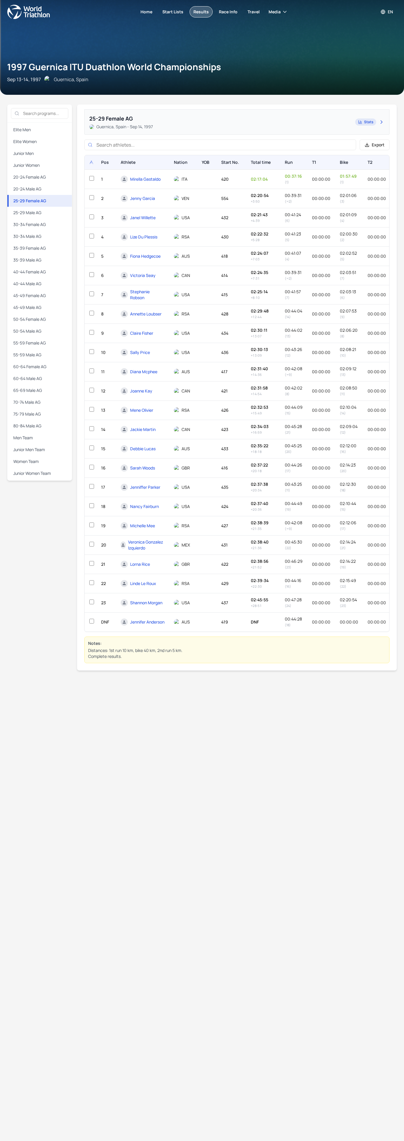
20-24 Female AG (29, 177)
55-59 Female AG (29, 343)
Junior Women (26, 165)
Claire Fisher (141, 333)
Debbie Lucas (143, 448)
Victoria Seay (143, 275)
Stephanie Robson (140, 294)
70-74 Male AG (27, 402)
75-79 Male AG (27, 414)
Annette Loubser (145, 314)
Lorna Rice (140, 564)
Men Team (23, 437)
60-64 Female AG (29, 366)
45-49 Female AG (29, 295)
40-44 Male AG (27, 283)
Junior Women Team (32, 473)
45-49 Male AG (27, 307)
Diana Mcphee (143, 371)
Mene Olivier (141, 410)
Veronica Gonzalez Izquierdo (145, 545)
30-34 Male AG (27, 236)
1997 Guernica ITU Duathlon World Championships (114, 67)
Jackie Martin (143, 429)
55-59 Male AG (27, 355)
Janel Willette (143, 217)
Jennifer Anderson (147, 622)
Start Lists (172, 12)
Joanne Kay (141, 391)
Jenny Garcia (142, 198)
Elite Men (22, 129)
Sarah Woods (142, 468)
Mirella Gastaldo (145, 179)
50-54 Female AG (29, 319)
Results (201, 12)
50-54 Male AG (27, 331)
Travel (254, 12)
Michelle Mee (142, 525)
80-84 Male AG (27, 426)
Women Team (26, 461)
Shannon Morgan (146, 602)
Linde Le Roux (143, 583)
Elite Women (25, 141)
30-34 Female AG (29, 224)
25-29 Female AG (29, 200)
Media (275, 12)
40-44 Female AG (29, 272)
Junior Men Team (29, 449)
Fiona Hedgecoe (145, 256)
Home (146, 12)
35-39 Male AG (27, 260)
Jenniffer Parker (145, 487)
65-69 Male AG (27, 390)
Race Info (228, 12)
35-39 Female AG (29, 248)
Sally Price (140, 352)
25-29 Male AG (27, 212)
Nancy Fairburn (144, 506)
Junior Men (23, 153)
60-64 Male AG (27, 378)
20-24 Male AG (27, 189)
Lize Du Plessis (143, 237)
